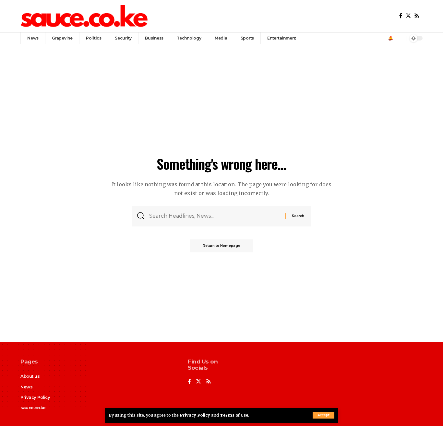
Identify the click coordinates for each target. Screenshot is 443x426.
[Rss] (417, 15)
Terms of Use (234, 415)
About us (30, 376)
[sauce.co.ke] (84, 16)
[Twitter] (408, 15)
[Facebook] (401, 15)
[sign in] (390, 38)
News (26, 386)
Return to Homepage (221, 246)
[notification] (399, 38)
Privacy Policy (195, 415)
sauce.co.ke (33, 407)
